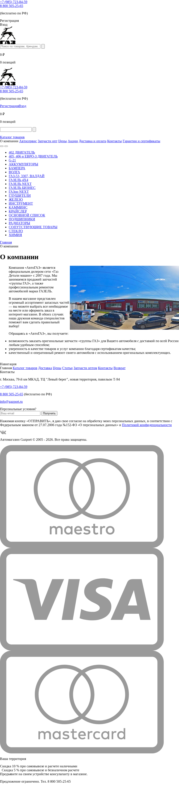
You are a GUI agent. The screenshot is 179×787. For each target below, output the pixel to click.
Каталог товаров (12, 137)
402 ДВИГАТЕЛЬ (22, 152)
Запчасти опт (47, 141)
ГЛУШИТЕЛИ (20, 195)
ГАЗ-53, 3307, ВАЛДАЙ (27, 176)
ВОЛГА (14, 172)
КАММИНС (18, 207)
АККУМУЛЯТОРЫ (23, 164)
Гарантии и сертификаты (141, 141)
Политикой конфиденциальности (147, 425)
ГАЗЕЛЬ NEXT (20, 184)
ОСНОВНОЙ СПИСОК (27, 215)
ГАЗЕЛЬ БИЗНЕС (22, 188)
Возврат (120, 368)
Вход (22, 106)
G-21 (12, 160)
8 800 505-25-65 (11, 6)
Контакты (114, 141)
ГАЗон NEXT (19, 192)
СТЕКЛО (16, 231)
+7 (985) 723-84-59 (13, 2)
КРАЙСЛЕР (18, 211)
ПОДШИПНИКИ (22, 219)
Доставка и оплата (92, 141)
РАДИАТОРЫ (19, 223)
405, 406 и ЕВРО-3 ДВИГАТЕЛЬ (33, 156)
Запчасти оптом (85, 368)
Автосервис (28, 141)
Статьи (67, 368)
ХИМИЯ (15, 235)
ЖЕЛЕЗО (16, 199)
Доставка (45, 368)
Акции (73, 141)
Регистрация (9, 106)
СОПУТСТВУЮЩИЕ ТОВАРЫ (33, 227)
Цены (62, 141)
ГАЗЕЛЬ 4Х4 (18, 180)
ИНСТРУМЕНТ (21, 203)
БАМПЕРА (17, 168)
